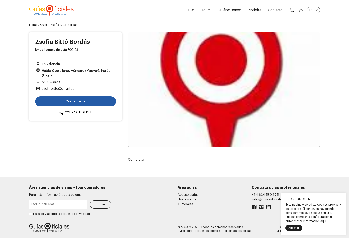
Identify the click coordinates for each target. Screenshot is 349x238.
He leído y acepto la (61, 214)
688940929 (51, 82)
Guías (190, 10)
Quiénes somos (230, 10)
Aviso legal (185, 231)
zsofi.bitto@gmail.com (59, 88)
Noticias (254, 10)
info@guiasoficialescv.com (273, 199)
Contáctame (76, 101)
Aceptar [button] (293, 227)
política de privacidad (75, 214)
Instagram (261, 207)
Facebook (254, 207)
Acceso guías (188, 194)
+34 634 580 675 (265, 194)
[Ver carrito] (291, 10)
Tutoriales (185, 204)
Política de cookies (207, 231)
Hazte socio (187, 199)
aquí (323, 221)
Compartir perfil (78, 112)
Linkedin (268, 207)
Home (33, 25)
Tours (206, 10)
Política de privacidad (237, 231)
